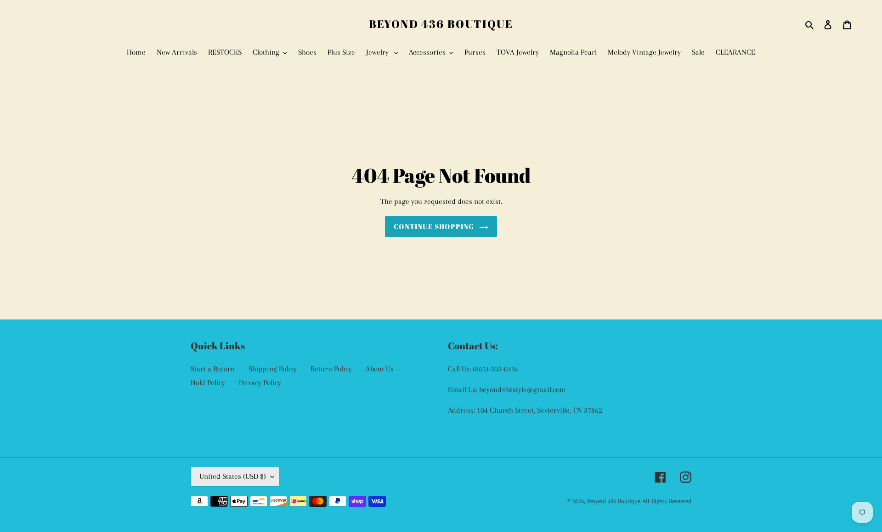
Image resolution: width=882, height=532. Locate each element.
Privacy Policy (260, 382)
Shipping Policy (273, 368)
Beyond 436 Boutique (441, 24)
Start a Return (213, 368)
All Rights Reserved (666, 501)
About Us (380, 368)
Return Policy (331, 368)
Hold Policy (208, 382)
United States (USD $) (232, 476)
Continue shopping (434, 226)
